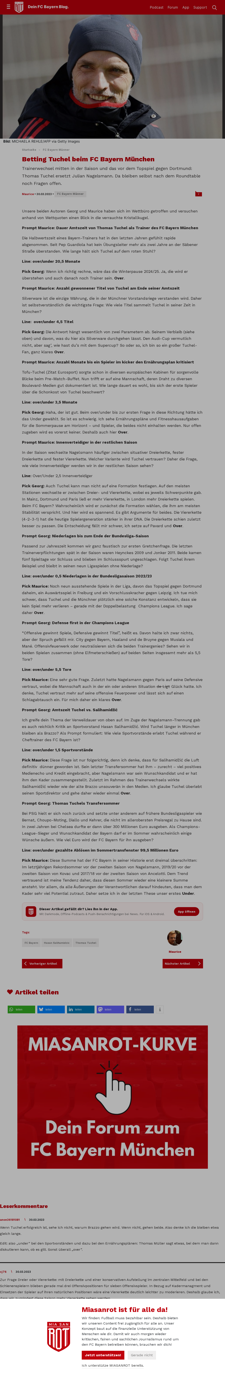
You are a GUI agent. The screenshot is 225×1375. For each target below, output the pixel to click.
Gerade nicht (142, 1355)
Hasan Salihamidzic (56, 942)
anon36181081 (10, 1219)
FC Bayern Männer (56, 149)
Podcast (156, 7)
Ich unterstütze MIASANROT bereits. (113, 1365)
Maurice (28, 194)
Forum (173, 7)
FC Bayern (31, 942)
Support (200, 7)
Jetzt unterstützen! (103, 1355)
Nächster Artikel (177, 963)
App (185, 7)
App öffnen (186, 911)
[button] (21, 1009)
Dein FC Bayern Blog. (48, 6)
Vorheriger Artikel (43, 963)
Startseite (29, 149)
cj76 (3, 1271)
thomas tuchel (85, 942)
